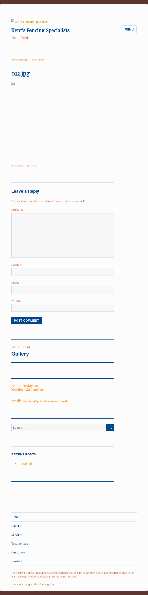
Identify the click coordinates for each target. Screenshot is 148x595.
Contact (16, 561)
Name (16, 264)
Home (15, 517)
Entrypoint (48, 584)
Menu (129, 29)
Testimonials (19, 543)
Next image (38, 59)
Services (16, 534)
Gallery (16, 526)
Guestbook (25, 464)
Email (16, 282)
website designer (59, 572)
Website (17, 300)
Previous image (19, 59)
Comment (19, 210)
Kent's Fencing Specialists (40, 30)
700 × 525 (32, 165)
